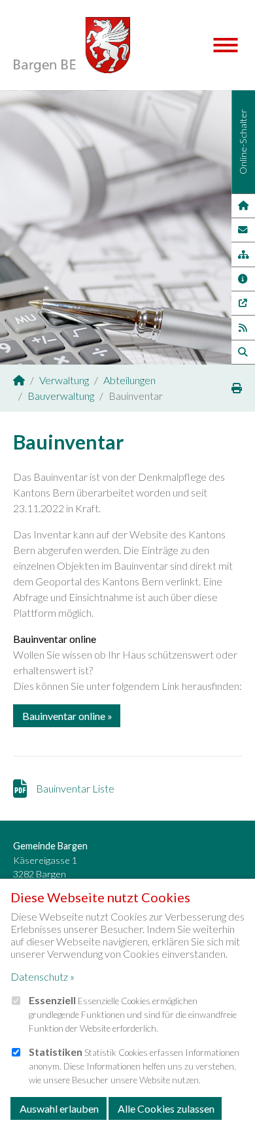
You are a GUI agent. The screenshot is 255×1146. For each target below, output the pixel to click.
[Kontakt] (243, 230)
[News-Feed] (243, 327)
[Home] (243, 206)
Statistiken (55, 1051)
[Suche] (243, 352)
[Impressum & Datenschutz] (243, 279)
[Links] (243, 303)
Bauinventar (68, 441)
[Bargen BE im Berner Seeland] (19, 380)
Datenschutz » (42, 976)
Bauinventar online (63, 716)
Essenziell (52, 1000)
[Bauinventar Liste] (24, 789)
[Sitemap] (243, 254)
